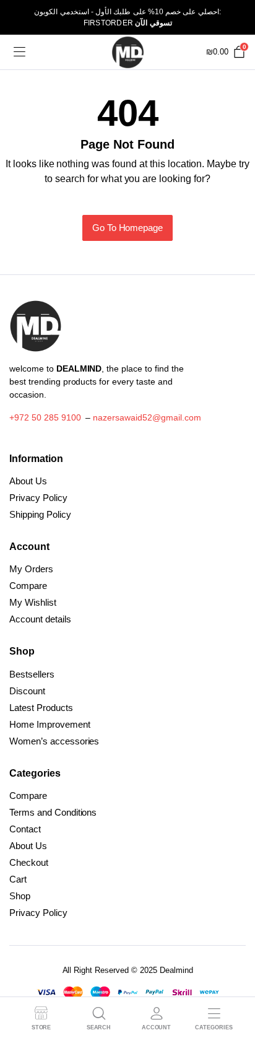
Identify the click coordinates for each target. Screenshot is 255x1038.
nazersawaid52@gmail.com (147, 417)
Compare (28, 585)
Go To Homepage (127, 227)
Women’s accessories (54, 741)
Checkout (28, 862)
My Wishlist (32, 602)
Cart (18, 879)
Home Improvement (49, 724)
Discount (27, 691)
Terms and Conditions (53, 812)
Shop (19, 896)
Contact (25, 829)
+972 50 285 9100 (45, 417)
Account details (40, 619)
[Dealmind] (127, 52)
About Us (28, 481)
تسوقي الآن (153, 23)
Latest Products (41, 707)
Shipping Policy (40, 514)
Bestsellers (31, 674)
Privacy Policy (38, 497)
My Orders (31, 569)
